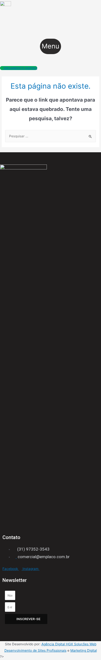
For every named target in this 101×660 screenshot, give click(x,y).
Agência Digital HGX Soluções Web (68, 644)
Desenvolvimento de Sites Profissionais (35, 650)
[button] (50, 46)
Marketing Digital (83, 650)
